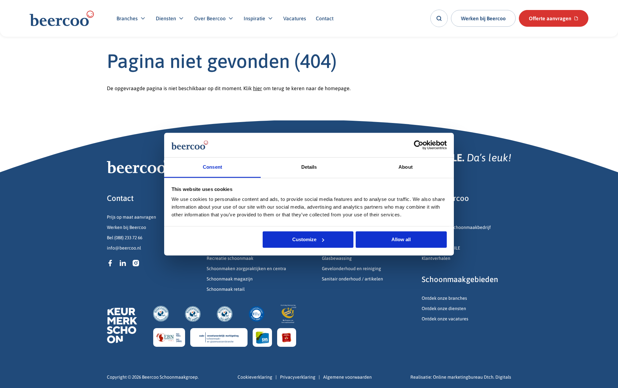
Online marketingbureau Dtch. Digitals (472, 377)
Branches (127, 18)
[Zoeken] (439, 18)
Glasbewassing (337, 258)
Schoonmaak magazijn (230, 278)
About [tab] (405, 167)
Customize (304, 239)
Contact (324, 18)
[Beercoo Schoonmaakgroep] (62, 18)
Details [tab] (309, 167)
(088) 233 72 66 (128, 237)
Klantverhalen (436, 258)
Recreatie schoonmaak (230, 258)
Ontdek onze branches (444, 298)
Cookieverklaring (255, 377)
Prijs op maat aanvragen (131, 217)
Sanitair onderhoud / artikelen (352, 278)
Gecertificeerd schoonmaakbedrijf (456, 227)
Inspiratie (254, 18)
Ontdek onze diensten (444, 308)
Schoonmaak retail (226, 289)
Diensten (166, 18)
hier (257, 88)
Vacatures (294, 18)
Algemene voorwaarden (347, 377)
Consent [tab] (212, 167)
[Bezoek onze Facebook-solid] (110, 263)
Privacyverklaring (297, 377)
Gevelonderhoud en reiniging (352, 268)
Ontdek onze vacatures (445, 318)
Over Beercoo (210, 18)
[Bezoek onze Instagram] (136, 263)
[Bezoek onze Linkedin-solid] (123, 263)
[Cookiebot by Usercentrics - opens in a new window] (418, 145)
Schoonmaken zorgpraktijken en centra (246, 268)
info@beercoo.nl (124, 248)
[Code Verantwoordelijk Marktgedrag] (219, 337)
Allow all (401, 239)
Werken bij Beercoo (126, 227)
